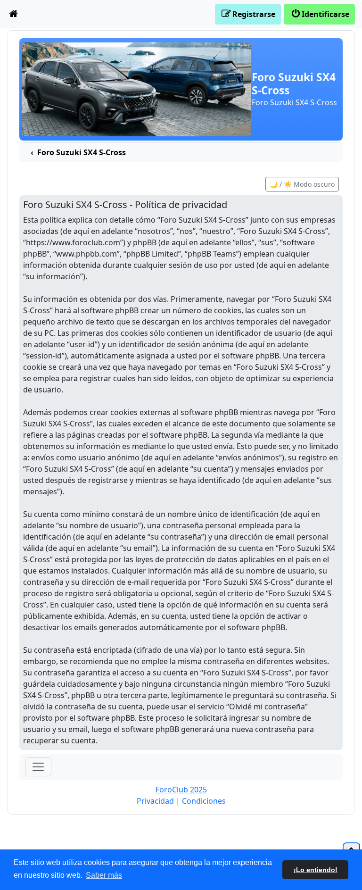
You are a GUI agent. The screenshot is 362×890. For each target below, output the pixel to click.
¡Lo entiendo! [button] (315, 869)
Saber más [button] (104, 875)
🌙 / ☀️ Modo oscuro (302, 184)
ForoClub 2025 (181, 789)
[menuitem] (14, 14)
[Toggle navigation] (38, 766)
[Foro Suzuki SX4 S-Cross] (136, 88)
